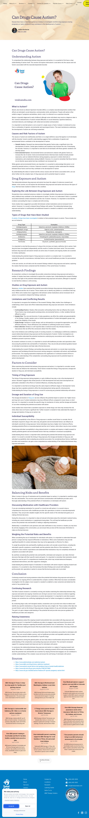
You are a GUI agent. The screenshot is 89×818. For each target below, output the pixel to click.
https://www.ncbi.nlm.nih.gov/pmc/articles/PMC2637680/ (33, 668)
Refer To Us (48, 790)
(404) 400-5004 (73, 779)
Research (47, 785)
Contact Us (79, 3)
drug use (31, 398)
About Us (12, 3)
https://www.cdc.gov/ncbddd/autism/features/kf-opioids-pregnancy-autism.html (40, 670)
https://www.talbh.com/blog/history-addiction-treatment (32, 664)
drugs (13, 187)
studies (21, 288)
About (25, 782)
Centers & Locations (43, 3)
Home (5, 3)
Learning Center (49, 787)
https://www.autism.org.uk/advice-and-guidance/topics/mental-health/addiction (39, 666)
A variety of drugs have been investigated (24, 218)
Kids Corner (69, 3)
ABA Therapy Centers (50, 793)
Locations (47, 782)
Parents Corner (57, 3)
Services (21, 3)
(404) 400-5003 (73, 782)
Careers (30, 3)
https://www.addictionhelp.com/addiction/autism (30, 662)
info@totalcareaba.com (75, 786)
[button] (13, 3)
